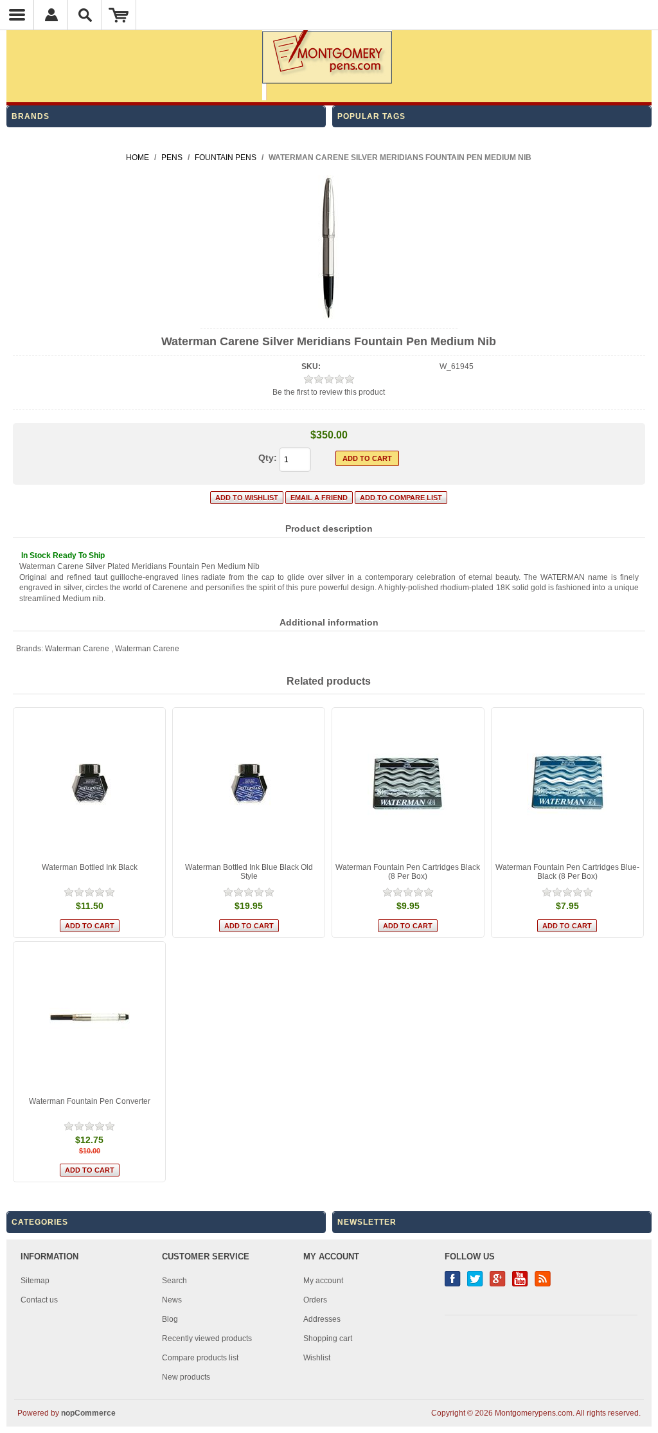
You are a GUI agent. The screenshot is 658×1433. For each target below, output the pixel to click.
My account (323, 1280)
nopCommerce (88, 1413)
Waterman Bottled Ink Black (90, 867)
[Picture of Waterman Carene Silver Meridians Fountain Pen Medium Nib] (328, 316)
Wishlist (316, 1357)
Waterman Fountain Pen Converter (89, 1101)
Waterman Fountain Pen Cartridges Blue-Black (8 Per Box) (567, 872)
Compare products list (200, 1357)
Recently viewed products (207, 1338)
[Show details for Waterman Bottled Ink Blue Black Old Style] (248, 783)
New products (186, 1377)
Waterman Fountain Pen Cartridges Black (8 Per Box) (407, 872)
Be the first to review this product (328, 392)
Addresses (322, 1319)
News (172, 1299)
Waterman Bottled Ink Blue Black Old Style (249, 872)
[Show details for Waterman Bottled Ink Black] (89, 783)
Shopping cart (327, 1338)
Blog (170, 1319)
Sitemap (35, 1280)
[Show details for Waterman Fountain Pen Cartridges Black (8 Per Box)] (408, 783)
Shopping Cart (119, 15)
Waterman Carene (77, 648)
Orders (315, 1299)
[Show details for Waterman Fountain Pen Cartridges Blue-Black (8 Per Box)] (567, 783)
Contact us (39, 1299)
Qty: (267, 458)
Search (174, 1280)
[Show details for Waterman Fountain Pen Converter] (89, 1017)
